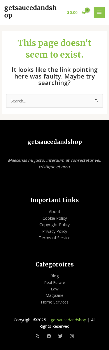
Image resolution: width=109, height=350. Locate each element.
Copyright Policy (54, 224)
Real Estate (54, 282)
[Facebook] (49, 336)
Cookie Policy (54, 218)
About (54, 211)
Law (54, 289)
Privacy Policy (54, 231)
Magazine (54, 295)
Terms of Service (54, 237)
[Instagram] (72, 336)
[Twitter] (60, 336)
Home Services (54, 302)
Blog (54, 275)
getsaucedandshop (30, 11)
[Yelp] (37, 336)
